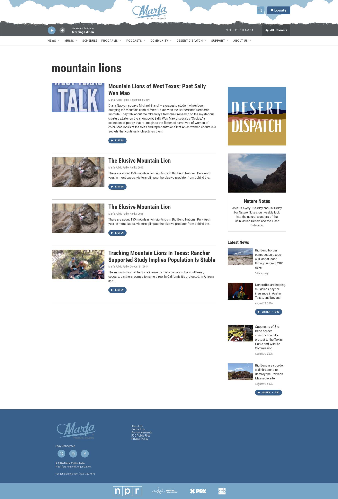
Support (218, 40)
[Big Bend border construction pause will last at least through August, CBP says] (240, 256)
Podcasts (134, 40)
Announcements (141, 432)
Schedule (89, 40)
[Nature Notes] (257, 173)
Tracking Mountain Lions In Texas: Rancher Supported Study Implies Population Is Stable (161, 256)
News (52, 40)
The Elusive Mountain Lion (139, 160)
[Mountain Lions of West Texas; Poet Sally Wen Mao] (78, 97)
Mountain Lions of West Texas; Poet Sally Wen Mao (157, 89)
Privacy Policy (139, 438)
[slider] (68, 32)
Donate (280, 10)
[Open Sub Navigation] (59, 40)
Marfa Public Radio (118, 99)
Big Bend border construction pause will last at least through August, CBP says (269, 259)
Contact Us (138, 429)
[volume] (62, 30)
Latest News (238, 242)
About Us (240, 40)
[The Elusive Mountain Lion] (78, 172)
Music (69, 40)
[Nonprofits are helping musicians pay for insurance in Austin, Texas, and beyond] (240, 291)
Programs (109, 40)
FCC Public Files (140, 435)
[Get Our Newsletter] (257, 116)
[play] (52, 30)
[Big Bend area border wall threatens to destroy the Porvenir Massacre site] (240, 371)
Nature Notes (257, 201)
